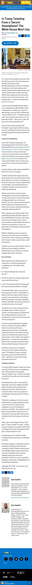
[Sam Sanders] (5, 482)
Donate (26, 2)
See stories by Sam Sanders (20, 498)
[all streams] (29, 583)
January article (11, 158)
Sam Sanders (11, 33)
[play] (3, 583)
